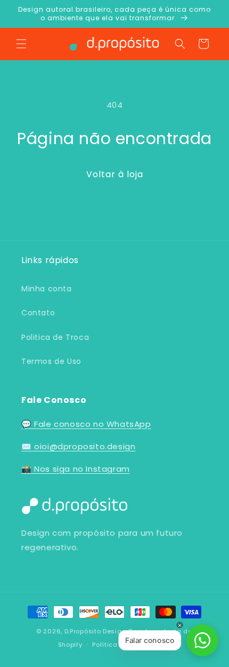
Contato (38, 312)
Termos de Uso (51, 361)
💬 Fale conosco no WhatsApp (86, 424)
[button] (21, 43)
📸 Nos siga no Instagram (75, 468)
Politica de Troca (55, 337)
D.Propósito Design (95, 631)
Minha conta (46, 288)
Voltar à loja (114, 174)
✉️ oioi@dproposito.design (78, 446)
